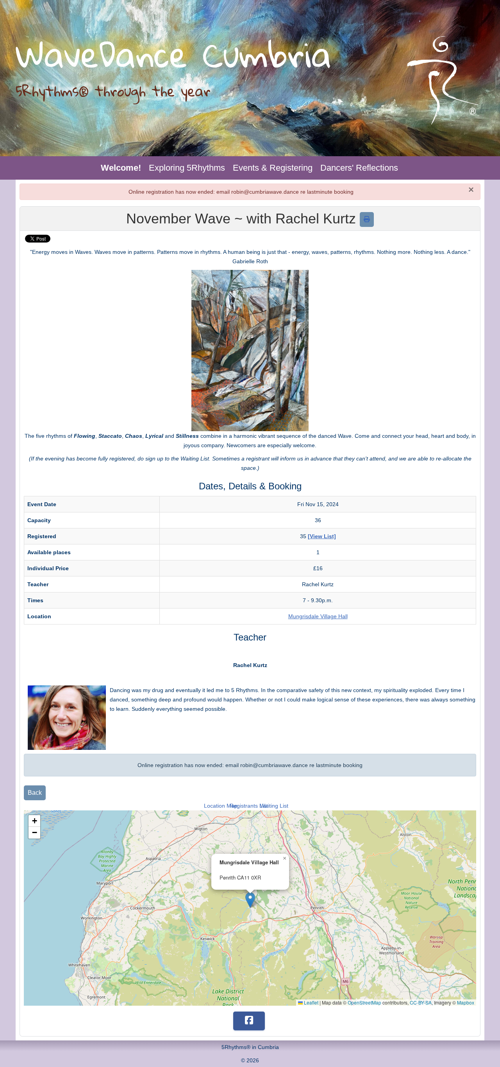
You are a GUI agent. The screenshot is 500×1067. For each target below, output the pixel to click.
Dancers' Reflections (359, 168)
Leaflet (310, 1002)
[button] (250, 900)
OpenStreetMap (364, 1002)
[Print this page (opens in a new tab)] (367, 219)
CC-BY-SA (421, 1002)
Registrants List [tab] (249, 806)
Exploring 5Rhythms (187, 168)
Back (35, 792)
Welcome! (121, 168)
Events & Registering (272, 168)
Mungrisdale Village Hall (318, 616)
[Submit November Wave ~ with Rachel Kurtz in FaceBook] (249, 1021)
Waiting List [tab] (274, 806)
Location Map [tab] (221, 806)
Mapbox (465, 1002)
